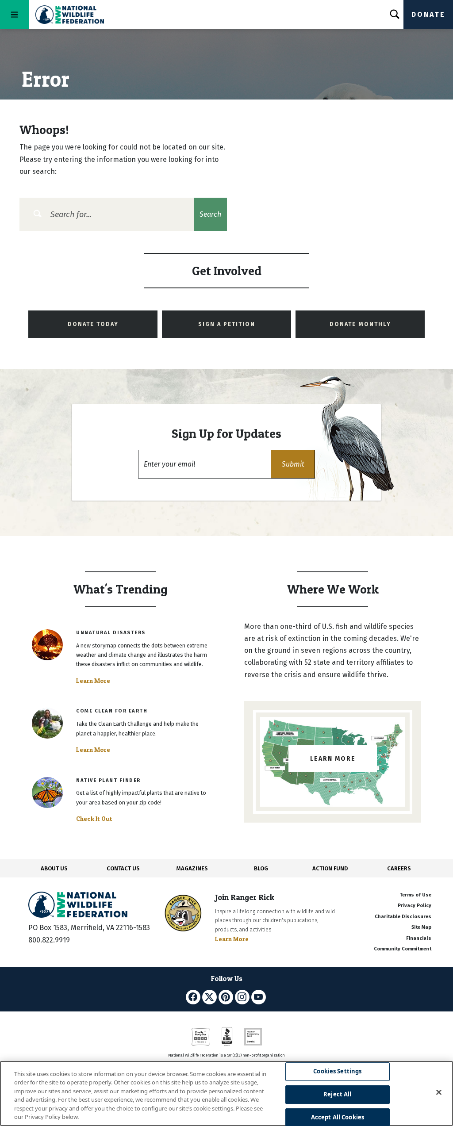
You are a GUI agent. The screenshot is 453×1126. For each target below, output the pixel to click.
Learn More (93, 681)
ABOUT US (54, 868)
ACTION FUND (330, 868)
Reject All (337, 1094)
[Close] (439, 1092)
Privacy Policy (414, 905)
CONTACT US (123, 868)
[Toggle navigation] (14, 14)
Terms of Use (415, 895)
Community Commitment (402, 949)
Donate (428, 14)
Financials (418, 938)
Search (210, 214)
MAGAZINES (192, 868)
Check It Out (94, 819)
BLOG (261, 868)
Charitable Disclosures (403, 916)
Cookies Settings (337, 1072)
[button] (293, 464)
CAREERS (399, 868)
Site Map (421, 927)
